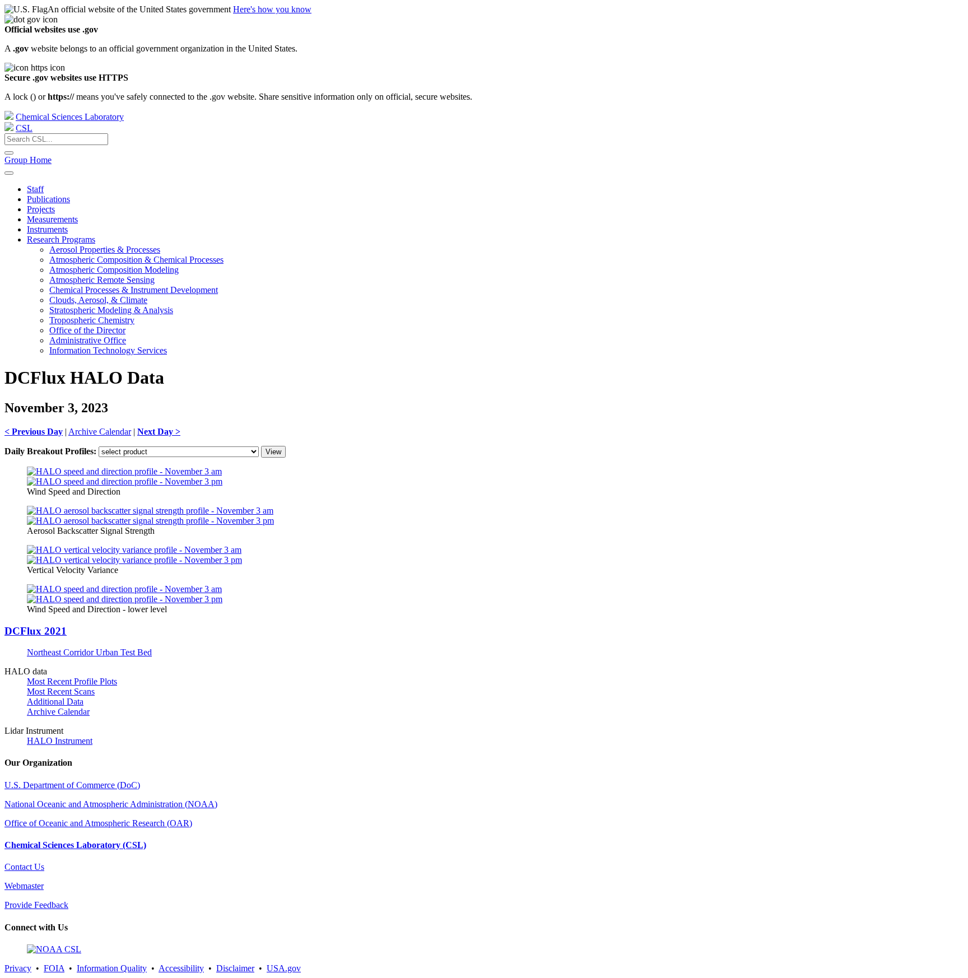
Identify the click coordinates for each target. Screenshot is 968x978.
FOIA (54, 968)
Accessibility (181, 968)
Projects (41, 209)
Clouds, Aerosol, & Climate (98, 300)
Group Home (28, 160)
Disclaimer (235, 968)
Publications (48, 199)
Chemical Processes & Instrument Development (133, 290)
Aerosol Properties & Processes (104, 249)
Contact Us (24, 867)
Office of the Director (87, 330)
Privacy (17, 968)
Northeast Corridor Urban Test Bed (89, 652)
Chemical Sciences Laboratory (70, 117)
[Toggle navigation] (8, 173)
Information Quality (112, 968)
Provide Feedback (36, 905)
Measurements (52, 219)
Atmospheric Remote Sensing (102, 280)
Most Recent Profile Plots (72, 681)
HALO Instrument (59, 741)
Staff (35, 189)
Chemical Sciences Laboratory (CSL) (75, 845)
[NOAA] (8, 117)
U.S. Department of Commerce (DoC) (72, 785)
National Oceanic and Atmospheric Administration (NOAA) (110, 804)
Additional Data (55, 701)
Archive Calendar (99, 431)
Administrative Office (87, 340)
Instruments (47, 229)
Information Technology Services (108, 350)
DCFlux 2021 (35, 631)
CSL (24, 128)
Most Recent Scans (61, 691)
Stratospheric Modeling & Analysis (111, 310)
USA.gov (284, 968)
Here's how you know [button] (272, 9)
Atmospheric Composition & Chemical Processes (136, 259)
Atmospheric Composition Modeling (114, 269)
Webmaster (24, 886)
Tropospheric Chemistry (91, 320)
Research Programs (61, 239)
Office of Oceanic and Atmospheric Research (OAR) (98, 823)
